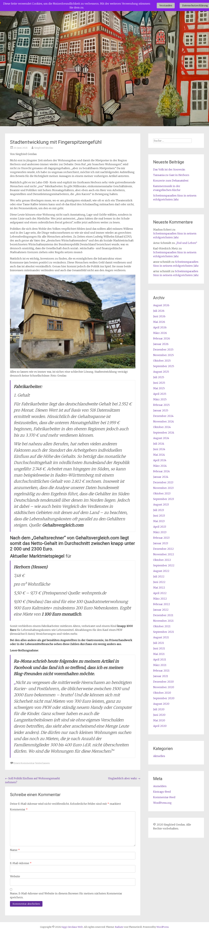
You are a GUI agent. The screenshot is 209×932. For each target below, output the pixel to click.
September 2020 (163, 698)
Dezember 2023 (163, 482)
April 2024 (159, 460)
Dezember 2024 (163, 416)
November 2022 (163, 554)
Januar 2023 (160, 543)
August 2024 (161, 438)
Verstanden (165, 5)
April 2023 (159, 526)
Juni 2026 (159, 316)
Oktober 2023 (161, 493)
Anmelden (160, 786)
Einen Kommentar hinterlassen (32, 763)
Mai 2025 (159, 388)
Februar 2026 (161, 338)
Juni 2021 (159, 648)
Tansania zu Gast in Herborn (171, 175)
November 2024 (163, 421)
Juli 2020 (158, 709)
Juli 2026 (158, 310)
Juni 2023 (159, 515)
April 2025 (159, 393)
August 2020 (161, 703)
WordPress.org (162, 802)
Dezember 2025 (163, 349)
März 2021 (159, 665)
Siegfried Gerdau (43, 147)
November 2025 (163, 355)
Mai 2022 (159, 587)
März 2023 (159, 532)
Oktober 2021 (161, 626)
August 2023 (161, 504)
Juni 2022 (159, 582)
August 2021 (161, 637)
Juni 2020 (159, 714)
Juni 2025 (159, 382)
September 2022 (163, 565)
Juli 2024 (158, 443)
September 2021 (163, 631)
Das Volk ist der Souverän (169, 169)
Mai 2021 (159, 654)
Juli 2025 (158, 377)
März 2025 (160, 399)
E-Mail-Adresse (21, 863)
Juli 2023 (158, 510)
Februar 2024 (161, 471)
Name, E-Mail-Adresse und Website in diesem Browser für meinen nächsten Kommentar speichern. (66, 895)
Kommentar (19, 809)
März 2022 (160, 598)
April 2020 (160, 726)
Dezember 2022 (163, 548)
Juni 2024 (159, 449)
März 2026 (160, 333)
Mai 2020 (159, 720)
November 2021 (163, 620)
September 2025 (163, 366)
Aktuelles (159, 756)
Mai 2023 (159, 521)
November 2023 (163, 488)
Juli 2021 (158, 643)
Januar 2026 (161, 344)
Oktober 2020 (162, 692)
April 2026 (160, 327)
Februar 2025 (161, 404)
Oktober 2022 (162, 559)
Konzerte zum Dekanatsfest (170, 180)
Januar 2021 (160, 676)
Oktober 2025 (162, 360)
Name (15, 850)
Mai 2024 (159, 454)
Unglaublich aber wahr (124, 778)
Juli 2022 (158, 576)
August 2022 (161, 571)
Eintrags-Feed (162, 791)
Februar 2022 (161, 604)
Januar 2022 (161, 609)
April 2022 (160, 593)
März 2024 (160, 465)
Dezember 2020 (163, 681)
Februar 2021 (161, 670)
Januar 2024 (160, 476)
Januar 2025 (160, 410)
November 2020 (163, 687)
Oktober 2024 (162, 427)
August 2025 (161, 371)
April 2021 (159, 659)
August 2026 (161, 305)
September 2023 (163, 499)
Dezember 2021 (163, 615)
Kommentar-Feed (164, 797)
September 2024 (163, 432)
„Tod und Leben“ (186, 243)
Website (15, 876)
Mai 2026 (159, 321)
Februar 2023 (161, 537)
